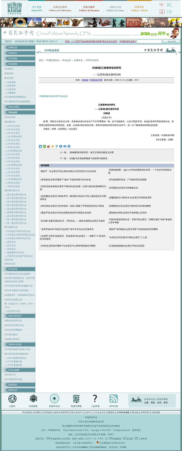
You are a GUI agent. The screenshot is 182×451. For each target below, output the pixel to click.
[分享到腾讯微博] (56, 146)
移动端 (135, 412)
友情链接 (47, 412)
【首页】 (8, 41)
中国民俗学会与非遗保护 (18, 274)
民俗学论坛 (54, 406)
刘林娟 (85, 80)
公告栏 (12, 406)
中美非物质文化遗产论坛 (18, 349)
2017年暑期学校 (14, 361)
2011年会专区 (13, 175)
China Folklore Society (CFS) (75, 430)
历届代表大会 (13, 190)
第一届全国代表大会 (16, 223)
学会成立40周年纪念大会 (19, 238)
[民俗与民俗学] (60, 15)
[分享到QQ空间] (52, 146)
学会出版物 (14, 370)
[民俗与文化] (115, 15)
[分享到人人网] (60, 146)
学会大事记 (14, 107)
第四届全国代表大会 (16, 212)
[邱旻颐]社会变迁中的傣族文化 (123, 188)
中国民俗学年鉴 (14, 379)
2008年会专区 (13, 186)
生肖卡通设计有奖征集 (17, 290)
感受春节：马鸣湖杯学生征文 (20, 295)
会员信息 (11, 89)
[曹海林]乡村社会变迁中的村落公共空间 (128, 212)
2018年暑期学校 (14, 365)
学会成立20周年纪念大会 (19, 231)
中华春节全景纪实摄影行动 (19, 286)
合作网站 (36, 412)
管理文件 (13, 390)
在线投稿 (33, 406)
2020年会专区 (13, 143)
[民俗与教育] (89, 15)
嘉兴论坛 (11, 242)
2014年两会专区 (14, 165)
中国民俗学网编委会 (16, 97)
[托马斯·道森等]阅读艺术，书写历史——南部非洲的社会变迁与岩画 (73, 221)
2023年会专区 (13, 133)
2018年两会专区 (14, 151)
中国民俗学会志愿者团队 (18, 101)
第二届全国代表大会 (16, 219)
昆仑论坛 (11, 245)
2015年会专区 (13, 161)
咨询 (159, 402)
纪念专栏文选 (13, 311)
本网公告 (13, 47)
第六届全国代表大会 (16, 205)
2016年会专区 (13, 158)
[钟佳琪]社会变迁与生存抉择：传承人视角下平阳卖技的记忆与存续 (72, 206)
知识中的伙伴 (15, 316)
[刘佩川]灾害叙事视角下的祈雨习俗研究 (88, 158)
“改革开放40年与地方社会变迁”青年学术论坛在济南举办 (67, 229)
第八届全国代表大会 (16, 198)
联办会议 (10, 263)
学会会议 (66, 60)
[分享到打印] (69, 146)
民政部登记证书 (62, 443)
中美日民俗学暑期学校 (17, 354)
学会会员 (99, 412)
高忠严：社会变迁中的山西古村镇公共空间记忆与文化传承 (68, 171)
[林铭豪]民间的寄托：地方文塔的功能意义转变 (92, 152)
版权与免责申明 (61, 412)
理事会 (9, 69)
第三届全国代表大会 (16, 216)
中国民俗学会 (52, 60)
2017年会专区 (13, 154)
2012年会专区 (13, 172)
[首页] (14, 15)
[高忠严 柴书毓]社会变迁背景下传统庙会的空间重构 (133, 229)
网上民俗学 (76, 412)
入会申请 (95, 406)
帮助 (153, 402)
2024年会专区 (13, 129)
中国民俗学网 (96, 80)
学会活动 (13, 269)
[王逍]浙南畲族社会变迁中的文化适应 (126, 246)
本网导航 (145, 412)
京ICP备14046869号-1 (83, 443)
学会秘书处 (55, 438)
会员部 (10, 78)
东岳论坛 (11, 249)
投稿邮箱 (116, 438)
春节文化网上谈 (14, 299)
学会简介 (13, 53)
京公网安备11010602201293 (112, 443)
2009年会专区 (13, 183)
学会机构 (13, 64)
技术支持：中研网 (117, 447)
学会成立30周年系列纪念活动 (21, 235)
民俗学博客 (76, 406)
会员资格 (11, 82)
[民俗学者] (139, 15)
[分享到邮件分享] (64, 146)
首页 (41, 60)
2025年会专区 (13, 126)
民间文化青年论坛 (15, 325)
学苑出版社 (12, 334)
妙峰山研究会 (13, 339)
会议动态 (10, 117)
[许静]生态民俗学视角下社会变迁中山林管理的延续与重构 (68, 246)
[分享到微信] (44, 146)
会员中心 (88, 412)
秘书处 (9, 73)
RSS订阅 (114, 406)
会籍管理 (11, 85)
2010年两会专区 (14, 179)
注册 (146, 402)
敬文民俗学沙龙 (14, 320)
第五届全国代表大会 (16, 209)
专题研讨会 (12, 227)
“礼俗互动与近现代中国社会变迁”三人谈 (128, 237)
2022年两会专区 (14, 136)
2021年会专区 (13, 140)
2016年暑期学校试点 (16, 358)
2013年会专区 (13, 168)
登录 (166, 402)
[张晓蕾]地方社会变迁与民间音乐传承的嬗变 (130, 206)
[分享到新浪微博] (48, 146)
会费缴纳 (11, 93)
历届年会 (11, 122)
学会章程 (13, 58)
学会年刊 (10, 374)
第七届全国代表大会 (16, 201)
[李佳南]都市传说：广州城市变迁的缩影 (128, 179)
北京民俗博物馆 (14, 330)
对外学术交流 (15, 344)
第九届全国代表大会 (16, 194)
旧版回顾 (155, 412)
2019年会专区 (13, 147)
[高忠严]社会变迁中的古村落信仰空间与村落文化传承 (66, 212)
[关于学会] (36, 15)
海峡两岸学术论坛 (15, 252)
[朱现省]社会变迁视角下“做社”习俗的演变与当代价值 (66, 179)
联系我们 (13, 384)
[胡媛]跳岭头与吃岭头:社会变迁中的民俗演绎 (130, 197)
